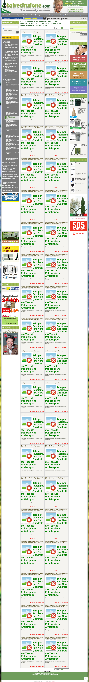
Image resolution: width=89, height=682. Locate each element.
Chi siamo (11, 15)
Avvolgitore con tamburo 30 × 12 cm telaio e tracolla (80, 179)
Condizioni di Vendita (22, 15)
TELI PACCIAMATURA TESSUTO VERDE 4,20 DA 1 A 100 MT (12, 152)
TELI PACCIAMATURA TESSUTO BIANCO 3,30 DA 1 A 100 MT (12, 98)
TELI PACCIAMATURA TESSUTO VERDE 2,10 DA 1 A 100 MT (12, 144)
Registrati (60, 15)
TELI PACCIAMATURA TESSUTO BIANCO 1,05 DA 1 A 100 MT (12, 86)
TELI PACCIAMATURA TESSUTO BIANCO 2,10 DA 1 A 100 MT (12, 94)
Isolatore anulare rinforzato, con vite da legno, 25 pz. (80, 168)
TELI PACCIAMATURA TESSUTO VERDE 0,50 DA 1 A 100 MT (12, 133)
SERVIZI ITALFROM (7, 189)
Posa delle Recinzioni (49, 15)
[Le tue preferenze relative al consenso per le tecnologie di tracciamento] (86, 679)
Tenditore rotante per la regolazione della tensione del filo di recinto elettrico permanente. (80, 190)
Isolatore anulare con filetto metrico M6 (80, 174)
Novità (5, 40)
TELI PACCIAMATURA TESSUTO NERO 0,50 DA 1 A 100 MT (12, 106)
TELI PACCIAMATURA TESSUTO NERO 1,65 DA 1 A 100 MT (12, 113)
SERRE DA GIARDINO (10, 61)
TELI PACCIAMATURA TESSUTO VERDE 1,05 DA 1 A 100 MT (12, 136)
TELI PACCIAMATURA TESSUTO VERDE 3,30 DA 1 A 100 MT (12, 148)
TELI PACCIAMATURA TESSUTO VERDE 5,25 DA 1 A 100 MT (12, 156)
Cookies (53, 681)
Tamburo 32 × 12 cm (79, 183)
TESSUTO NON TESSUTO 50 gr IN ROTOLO (12, 159)
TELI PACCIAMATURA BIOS (12, 84)
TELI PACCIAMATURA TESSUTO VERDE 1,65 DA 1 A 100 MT (12, 140)
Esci (66, 15)
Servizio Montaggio (36, 15)
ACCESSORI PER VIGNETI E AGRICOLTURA (11, 45)
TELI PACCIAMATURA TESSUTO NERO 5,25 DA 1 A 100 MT (12, 129)
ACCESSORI (9, 82)
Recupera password (74, 38)
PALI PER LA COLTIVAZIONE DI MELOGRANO (12, 55)
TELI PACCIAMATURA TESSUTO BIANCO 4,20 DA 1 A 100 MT (12, 102)
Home (4, 15)
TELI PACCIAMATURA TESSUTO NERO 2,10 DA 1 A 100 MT (11, 117)
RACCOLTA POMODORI (10, 60)
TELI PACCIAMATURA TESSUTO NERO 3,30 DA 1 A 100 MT (12, 121)
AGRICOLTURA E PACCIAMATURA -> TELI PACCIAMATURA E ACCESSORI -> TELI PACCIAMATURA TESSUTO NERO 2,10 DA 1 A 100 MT (41, 23)
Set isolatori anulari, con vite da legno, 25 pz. (81, 163)
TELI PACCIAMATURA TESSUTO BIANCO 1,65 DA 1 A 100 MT (12, 90)
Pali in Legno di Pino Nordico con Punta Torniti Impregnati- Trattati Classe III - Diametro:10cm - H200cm (82, 111)
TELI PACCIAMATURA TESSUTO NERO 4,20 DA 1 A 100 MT (12, 125)
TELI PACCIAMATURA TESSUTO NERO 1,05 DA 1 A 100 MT (12, 110)
